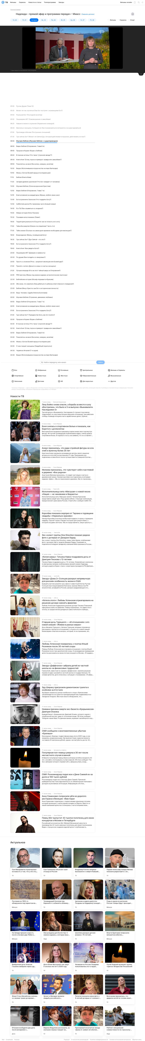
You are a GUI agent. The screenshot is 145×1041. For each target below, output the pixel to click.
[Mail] (3, 2)
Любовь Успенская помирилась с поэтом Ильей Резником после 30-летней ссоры (65, 645)
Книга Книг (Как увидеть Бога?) (27, 248)
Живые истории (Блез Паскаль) (27, 213)
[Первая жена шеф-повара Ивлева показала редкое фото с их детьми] (120, 863)
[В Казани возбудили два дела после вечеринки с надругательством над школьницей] (25, 1021)
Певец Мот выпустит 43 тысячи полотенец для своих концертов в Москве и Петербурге (68, 819)
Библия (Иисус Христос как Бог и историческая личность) (37, 288)
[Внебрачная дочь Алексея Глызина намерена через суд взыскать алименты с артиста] (25, 958)
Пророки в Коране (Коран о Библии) (29, 151)
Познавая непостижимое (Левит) (28, 217)
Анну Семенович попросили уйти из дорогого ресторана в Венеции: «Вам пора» (64, 797)
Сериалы (123, 20)
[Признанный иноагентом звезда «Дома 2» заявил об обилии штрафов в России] (88, 1021)
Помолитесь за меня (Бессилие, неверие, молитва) (34, 164)
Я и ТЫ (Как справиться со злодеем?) (29, 208)
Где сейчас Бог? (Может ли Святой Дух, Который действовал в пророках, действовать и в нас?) (50, 137)
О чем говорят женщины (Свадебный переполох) (34, 346)
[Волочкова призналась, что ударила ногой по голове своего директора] (120, 989)
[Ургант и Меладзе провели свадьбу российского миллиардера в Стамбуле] (57, 989)
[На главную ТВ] (6, 2)
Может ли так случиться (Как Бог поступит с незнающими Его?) (39, 110)
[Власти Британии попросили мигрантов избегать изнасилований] (120, 926)
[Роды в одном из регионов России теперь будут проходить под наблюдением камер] (120, 894)
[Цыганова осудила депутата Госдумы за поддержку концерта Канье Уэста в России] (88, 894)
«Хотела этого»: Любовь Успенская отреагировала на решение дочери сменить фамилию (67, 601)
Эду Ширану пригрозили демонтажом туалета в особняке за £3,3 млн (65, 688)
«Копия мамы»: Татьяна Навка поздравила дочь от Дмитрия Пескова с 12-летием (66, 558)
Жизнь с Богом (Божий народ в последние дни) (33, 173)
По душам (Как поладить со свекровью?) (30, 257)
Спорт (132, 20)
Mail (3, 1039)
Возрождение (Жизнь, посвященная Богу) (31, 235)
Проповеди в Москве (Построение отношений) (33, 132)
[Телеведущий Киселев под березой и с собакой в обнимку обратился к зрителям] (57, 894)
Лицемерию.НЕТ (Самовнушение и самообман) (33, 119)
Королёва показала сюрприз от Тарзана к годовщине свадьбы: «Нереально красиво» (67, 514)
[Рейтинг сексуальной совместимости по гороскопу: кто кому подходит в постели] (120, 1021)
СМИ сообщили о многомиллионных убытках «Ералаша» (64, 732)
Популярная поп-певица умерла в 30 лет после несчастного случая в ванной (65, 753)
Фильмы (113, 20)
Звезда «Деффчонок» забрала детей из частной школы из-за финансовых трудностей (65, 666)
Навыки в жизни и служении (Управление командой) (35, 124)
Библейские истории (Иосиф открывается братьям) (34, 279)
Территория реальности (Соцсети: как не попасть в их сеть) (38, 222)
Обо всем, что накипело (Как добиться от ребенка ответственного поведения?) (45, 284)
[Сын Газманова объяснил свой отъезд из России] (57, 863)
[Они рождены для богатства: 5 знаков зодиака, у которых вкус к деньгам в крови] (57, 926)
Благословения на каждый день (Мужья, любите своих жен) (38, 195)
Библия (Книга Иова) (23, 177)
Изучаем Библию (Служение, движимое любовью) (34, 297)
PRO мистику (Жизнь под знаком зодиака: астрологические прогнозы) (41, 275)
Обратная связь (136, 1039)
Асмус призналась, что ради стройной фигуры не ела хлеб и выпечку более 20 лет (68, 449)
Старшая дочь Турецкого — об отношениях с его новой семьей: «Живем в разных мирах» (65, 623)
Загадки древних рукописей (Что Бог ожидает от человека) (38, 182)
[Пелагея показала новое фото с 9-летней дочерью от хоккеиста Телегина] (88, 989)
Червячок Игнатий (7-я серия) (27, 350)
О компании (9, 1039)
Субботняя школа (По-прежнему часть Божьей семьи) (36, 204)
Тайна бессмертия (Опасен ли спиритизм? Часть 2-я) (35, 226)
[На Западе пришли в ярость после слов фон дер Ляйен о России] (25, 926)
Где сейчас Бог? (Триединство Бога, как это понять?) (35, 315)
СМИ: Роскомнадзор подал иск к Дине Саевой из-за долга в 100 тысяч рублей (67, 775)
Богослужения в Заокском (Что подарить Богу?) (33, 199)
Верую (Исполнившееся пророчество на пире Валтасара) (37, 168)
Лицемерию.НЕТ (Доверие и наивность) (30, 253)
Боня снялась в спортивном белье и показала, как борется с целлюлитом (66, 427)
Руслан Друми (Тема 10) (25, 106)
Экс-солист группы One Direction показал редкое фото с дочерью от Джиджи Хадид (66, 536)
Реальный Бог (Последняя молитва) (29, 115)
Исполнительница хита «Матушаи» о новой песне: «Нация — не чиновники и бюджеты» (66, 492)
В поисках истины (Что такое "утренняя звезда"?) (34, 155)
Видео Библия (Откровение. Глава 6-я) (30, 146)
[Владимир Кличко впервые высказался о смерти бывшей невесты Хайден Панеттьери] (88, 863)
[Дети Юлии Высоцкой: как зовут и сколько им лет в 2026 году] (57, 958)
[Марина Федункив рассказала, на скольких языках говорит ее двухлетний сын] (57, 1021)
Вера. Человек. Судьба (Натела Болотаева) (31, 293)
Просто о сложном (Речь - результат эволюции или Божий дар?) (39, 262)
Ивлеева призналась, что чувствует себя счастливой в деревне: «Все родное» (68, 471)
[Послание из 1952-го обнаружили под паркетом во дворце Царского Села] (25, 894)
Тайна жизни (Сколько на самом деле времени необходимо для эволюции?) (44, 230)
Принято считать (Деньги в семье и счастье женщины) (36, 266)
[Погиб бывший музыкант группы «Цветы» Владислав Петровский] (120, 958)
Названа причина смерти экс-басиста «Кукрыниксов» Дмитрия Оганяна (68, 710)
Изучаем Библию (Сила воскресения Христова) (33, 186)
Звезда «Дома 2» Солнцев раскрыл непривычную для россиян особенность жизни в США (66, 579)
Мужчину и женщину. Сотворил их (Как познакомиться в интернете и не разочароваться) (48, 128)
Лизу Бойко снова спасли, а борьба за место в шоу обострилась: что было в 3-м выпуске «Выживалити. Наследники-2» (67, 407)
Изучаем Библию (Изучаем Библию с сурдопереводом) (37, 141)
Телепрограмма (15, 9)
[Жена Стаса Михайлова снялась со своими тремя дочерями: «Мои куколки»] (25, 989)
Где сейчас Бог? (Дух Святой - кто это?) (30, 239)
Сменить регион (88, 14)
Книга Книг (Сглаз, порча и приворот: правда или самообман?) (39, 159)
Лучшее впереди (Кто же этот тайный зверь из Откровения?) (38, 270)
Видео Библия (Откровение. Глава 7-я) (30, 191)
